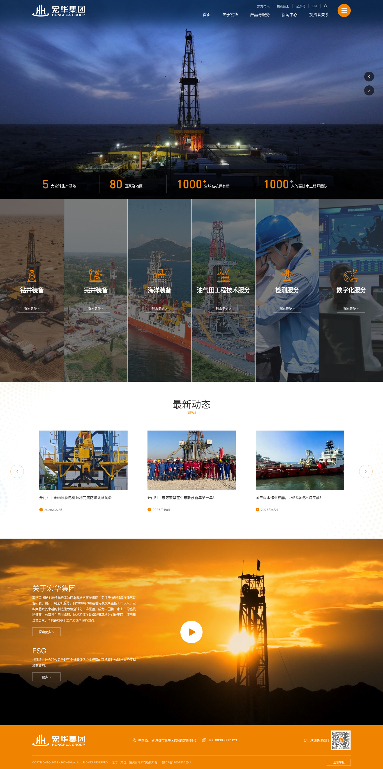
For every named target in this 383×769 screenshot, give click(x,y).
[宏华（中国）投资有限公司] (58, 10)
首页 (207, 14)
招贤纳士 (283, 6)
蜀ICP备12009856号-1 (176, 762)
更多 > (46, 677)
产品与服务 (260, 14)
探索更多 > (32, 308)
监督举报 (339, 762)
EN (314, 6)
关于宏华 (230, 14)
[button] (369, 77)
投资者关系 (319, 14)
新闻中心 (289, 14)
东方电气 (263, 6)
